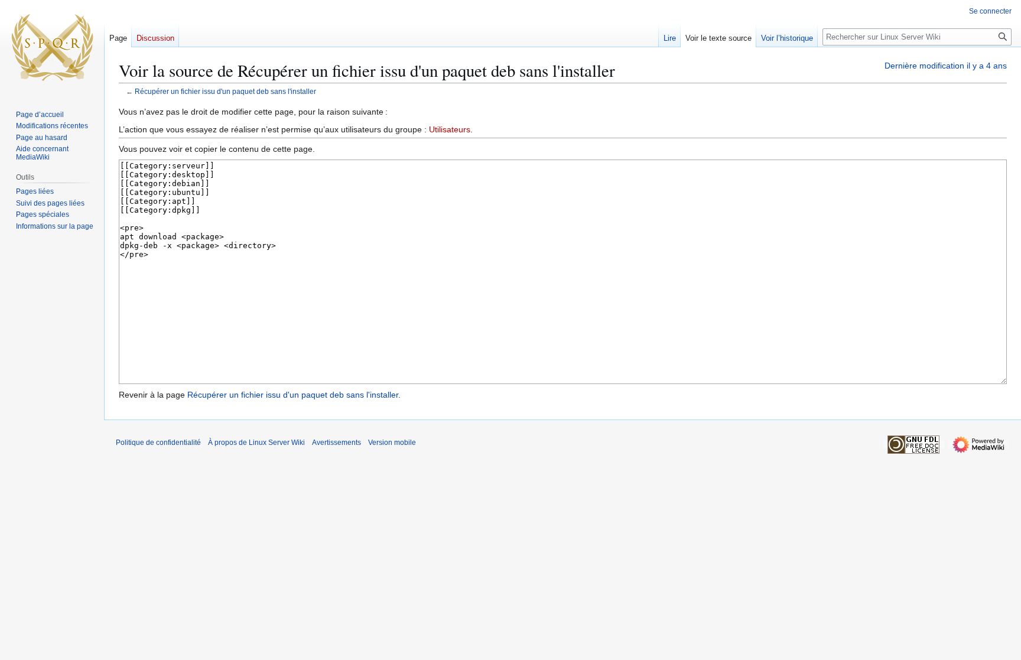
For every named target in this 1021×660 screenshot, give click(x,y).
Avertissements (336, 442)
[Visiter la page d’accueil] (52, 47)
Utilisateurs (449, 129)
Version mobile (392, 442)
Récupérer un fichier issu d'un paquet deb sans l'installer (225, 91)
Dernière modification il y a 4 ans (946, 65)
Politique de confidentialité (158, 442)
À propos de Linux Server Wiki (256, 442)
